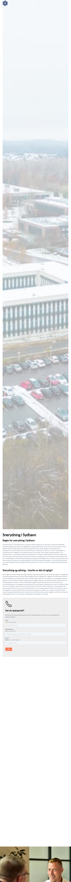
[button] (67, 3)
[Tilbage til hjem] (5, 3)
